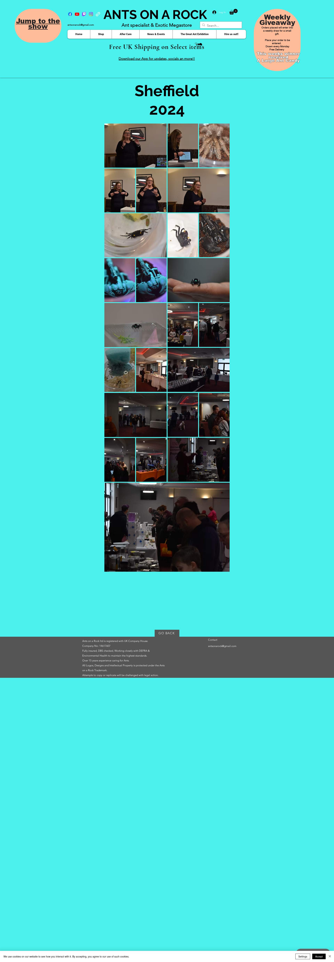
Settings (302, 956)
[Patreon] (98, 14)
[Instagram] (91, 14)
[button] (233, 11)
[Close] (330, 956)
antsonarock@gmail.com (80, 24)
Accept (319, 956)
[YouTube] (77, 14)
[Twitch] (84, 14)
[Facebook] (70, 14)
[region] (38, 33)
